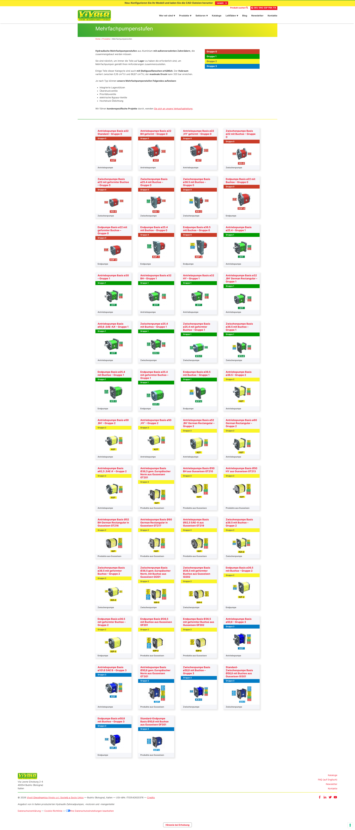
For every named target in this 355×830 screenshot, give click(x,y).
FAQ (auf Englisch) (327, 779)
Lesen (220, 3)
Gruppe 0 (212, 51)
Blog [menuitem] (244, 15)
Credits (151, 797)
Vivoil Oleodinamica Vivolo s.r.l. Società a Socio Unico (55, 797)
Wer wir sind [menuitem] (166, 15)
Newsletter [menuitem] (257, 15)
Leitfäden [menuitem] (231, 15)
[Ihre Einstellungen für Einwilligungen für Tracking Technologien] (350, 825)
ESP (266, 8)
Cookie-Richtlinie (53, 810)
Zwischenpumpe (234, 167)
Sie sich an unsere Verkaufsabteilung (173, 108)
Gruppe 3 (212, 66)
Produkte (106, 39)
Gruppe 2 (212, 61)
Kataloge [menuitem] (216, 15)
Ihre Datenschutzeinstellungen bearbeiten (92, 810)
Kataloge (332, 775)
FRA (270, 8)
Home (97, 39)
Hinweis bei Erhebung (177, 824)
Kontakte (332, 788)
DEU (256, 8)
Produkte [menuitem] (184, 15)
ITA (274, 8)
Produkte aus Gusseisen (152, 508)
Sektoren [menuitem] (201, 15)
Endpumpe (231, 216)
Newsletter (331, 784)
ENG (261, 8)
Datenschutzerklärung (29, 810)
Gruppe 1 (211, 56)
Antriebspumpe (105, 167)
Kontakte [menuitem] (272, 15)
